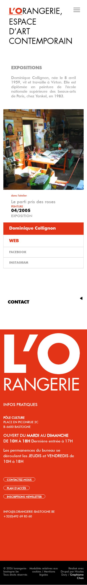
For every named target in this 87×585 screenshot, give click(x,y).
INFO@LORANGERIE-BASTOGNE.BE (29, 511)
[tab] (44, 49)
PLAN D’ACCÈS (16, 488)
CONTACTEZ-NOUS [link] (19, 479)
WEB (14, 241)
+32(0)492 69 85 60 (17, 516)
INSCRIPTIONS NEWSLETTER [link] (24, 496)
